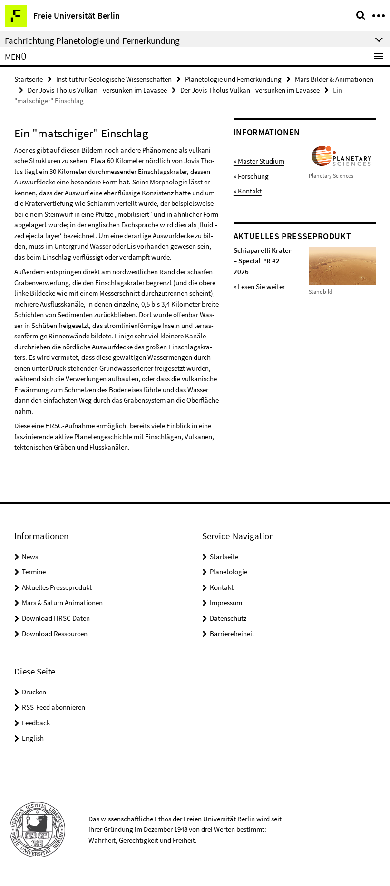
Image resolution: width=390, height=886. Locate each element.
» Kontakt (248, 190)
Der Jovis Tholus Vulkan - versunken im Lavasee (97, 90)
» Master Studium (259, 160)
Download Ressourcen (55, 633)
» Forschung (251, 176)
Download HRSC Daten (56, 618)
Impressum (226, 602)
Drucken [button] (34, 691)
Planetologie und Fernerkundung (233, 79)
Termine (34, 571)
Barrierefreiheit (232, 633)
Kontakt (222, 587)
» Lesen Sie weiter (259, 286)
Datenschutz (228, 618)
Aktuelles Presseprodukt (57, 587)
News (30, 556)
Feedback (36, 722)
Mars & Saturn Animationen (62, 602)
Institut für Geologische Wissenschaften (114, 79)
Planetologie (228, 571)
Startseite (28, 79)
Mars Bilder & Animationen (334, 79)
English (33, 737)
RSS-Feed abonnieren (53, 707)
